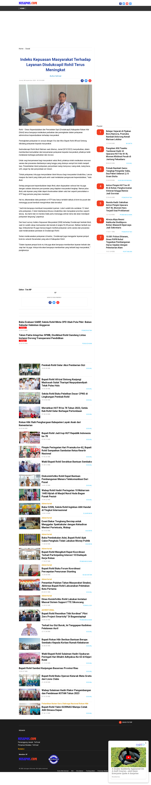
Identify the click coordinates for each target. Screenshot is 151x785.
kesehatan (87, 575)
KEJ (72, 771)
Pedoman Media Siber (105, 771)
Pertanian (127, 251)
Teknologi (87, 605)
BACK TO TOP (127, 722)
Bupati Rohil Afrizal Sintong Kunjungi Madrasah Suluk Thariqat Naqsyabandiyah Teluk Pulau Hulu (64, 382)
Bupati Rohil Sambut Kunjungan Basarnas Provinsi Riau (48, 668)
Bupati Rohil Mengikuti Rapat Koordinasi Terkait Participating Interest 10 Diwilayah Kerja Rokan (64, 555)
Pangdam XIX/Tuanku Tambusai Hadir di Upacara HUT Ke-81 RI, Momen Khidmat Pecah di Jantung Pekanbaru (118, 154)
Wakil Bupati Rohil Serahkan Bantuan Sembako (67, 461)
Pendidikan (87, 343)
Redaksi (21, 749)
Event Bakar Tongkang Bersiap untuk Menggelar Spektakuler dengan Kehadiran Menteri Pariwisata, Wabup (64, 524)
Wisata (129, 143)
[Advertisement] (75, 29)
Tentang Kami (90, 771)
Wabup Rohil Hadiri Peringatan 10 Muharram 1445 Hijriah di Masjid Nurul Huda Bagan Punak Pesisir (65, 493)
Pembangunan (86, 561)
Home (22, 8)
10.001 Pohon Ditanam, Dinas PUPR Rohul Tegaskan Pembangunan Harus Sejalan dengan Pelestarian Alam (118, 242)
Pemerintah (87, 330)
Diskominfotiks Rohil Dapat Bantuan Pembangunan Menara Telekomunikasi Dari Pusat (65, 479)
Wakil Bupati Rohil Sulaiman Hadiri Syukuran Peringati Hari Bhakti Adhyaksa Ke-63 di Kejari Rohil (66, 656)
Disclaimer (79, 771)
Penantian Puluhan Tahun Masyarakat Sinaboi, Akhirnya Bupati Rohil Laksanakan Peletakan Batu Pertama (66, 585)
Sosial (27, 49)
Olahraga (87, 513)
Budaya (89, 531)
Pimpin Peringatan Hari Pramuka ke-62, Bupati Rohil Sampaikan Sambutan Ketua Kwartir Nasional (66, 450)
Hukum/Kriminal (125, 180)
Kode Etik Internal (62, 771)
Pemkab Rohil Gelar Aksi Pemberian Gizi (63, 365)
